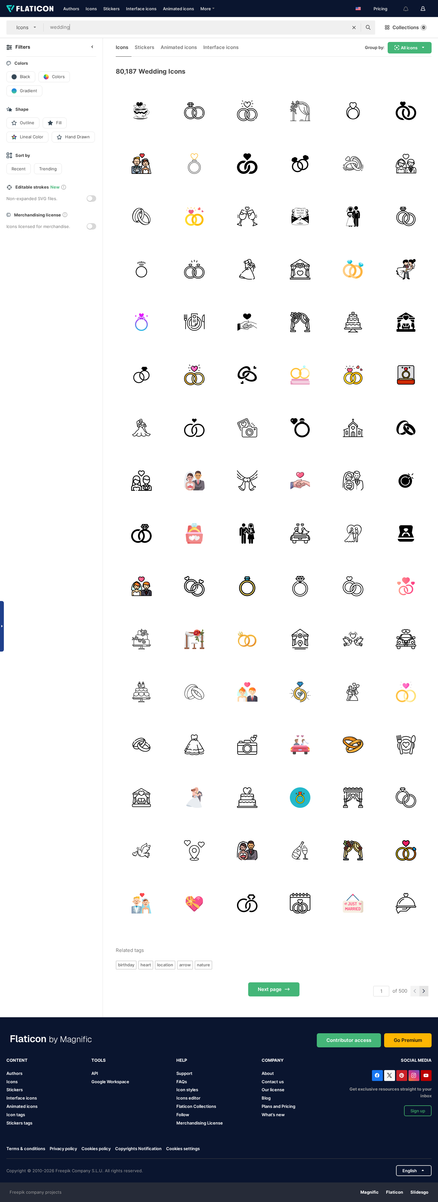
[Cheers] (247, 216)
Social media (416, 1060)
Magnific (369, 1192)
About (268, 1073)
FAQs (181, 1081)
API (94, 1073)
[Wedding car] (406, 639)
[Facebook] (377, 1075)
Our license (273, 1089)
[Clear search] (354, 27)
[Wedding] (141, 163)
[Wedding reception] (406, 322)
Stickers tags (19, 1122)
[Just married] (300, 533)
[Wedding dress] (194, 744)
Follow (182, 1114)
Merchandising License (199, 1122)
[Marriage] (247, 110)
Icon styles (187, 1089)
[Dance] (247, 269)
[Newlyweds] (247, 533)
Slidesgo (419, 1192)
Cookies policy (96, 1148)
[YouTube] (426, 1075)
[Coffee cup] (141, 110)
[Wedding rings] (194, 110)
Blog (266, 1097)
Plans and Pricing (278, 1106)
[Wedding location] (194, 850)
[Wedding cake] (353, 322)
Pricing (380, 8)
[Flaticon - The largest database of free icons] (30, 8)
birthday (126, 964)
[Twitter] (389, 1075)
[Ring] (194, 163)
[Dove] (353, 639)
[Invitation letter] (300, 216)
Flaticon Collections (196, 1106)
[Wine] (300, 850)
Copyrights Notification (138, 1148)
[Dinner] (406, 903)
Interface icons (141, 8)
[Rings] (300, 163)
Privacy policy (63, 1148)
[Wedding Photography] (247, 427)
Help (181, 1060)
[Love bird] (141, 850)
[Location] (300, 639)
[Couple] (141, 480)
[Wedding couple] (406, 163)
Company (272, 1060)
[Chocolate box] (194, 903)
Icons (91, 8)
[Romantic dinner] (194, 322)
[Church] (353, 427)
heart (145, 964)
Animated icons (178, 8)
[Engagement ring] (353, 110)
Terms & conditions (25, 1148)
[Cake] (141, 639)
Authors (71, 8)
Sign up (417, 1110)
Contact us (273, 1081)
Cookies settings (183, 1148)
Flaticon (394, 1192)
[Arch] (300, 110)
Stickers (111, 8)
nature (203, 964)
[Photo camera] (247, 744)
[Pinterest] (401, 1075)
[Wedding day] (300, 903)
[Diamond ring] (141, 269)
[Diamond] (194, 586)
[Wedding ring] (141, 216)
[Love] (300, 427)
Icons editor (188, 1097)
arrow (185, 964)
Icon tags (15, 1114)
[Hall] (300, 269)
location (165, 964)
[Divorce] (300, 692)
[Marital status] (406, 427)
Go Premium (408, 1040)
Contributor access (348, 1040)
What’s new (273, 1114)
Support (184, 1073)
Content (17, 1060)
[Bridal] (353, 533)
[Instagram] (414, 1075)
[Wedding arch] (300, 322)
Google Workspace (110, 1081)
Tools (98, 1060)
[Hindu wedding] (247, 480)
